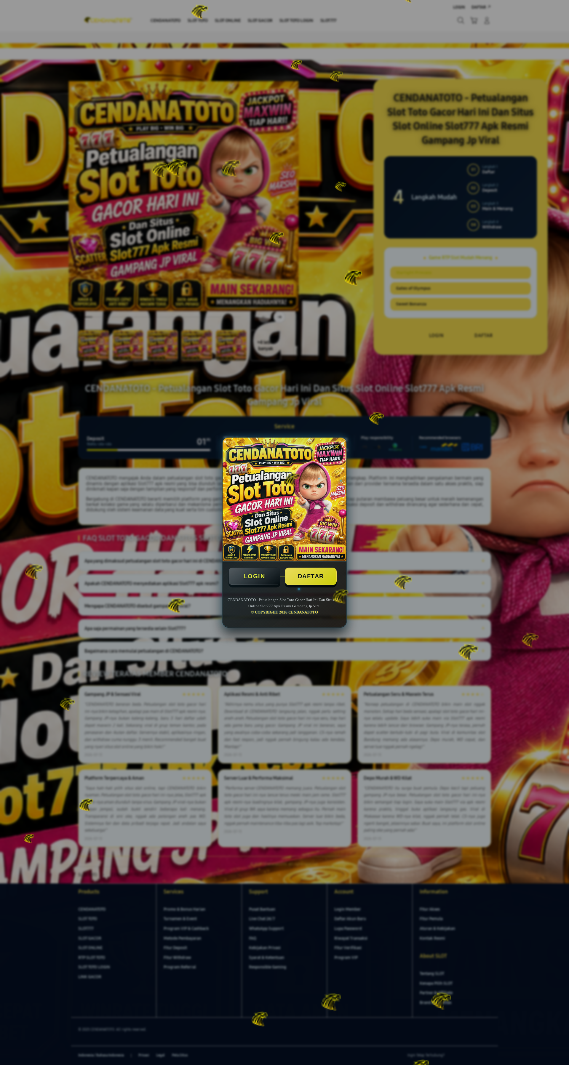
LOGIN (254, 576)
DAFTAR (311, 576)
